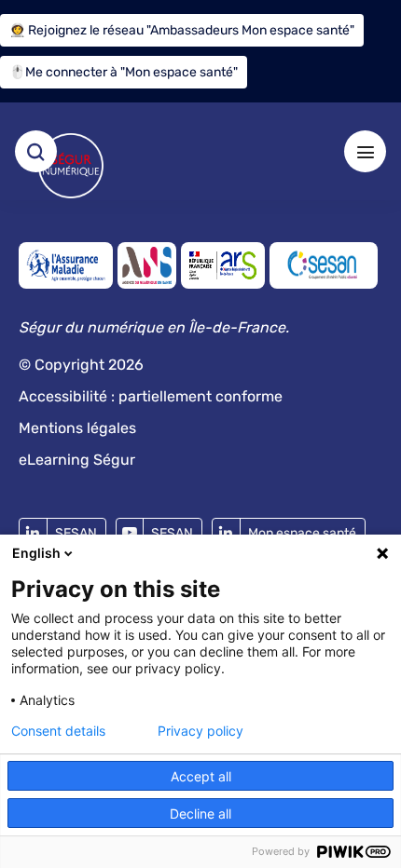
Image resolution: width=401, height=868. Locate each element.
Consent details (58, 731)
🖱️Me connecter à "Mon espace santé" (123, 72)
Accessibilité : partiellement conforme (151, 396)
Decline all (200, 813)
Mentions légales (77, 428)
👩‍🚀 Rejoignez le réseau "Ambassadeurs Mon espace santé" (181, 30)
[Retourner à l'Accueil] (71, 165)
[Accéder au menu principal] (365, 151)
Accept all (201, 776)
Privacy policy (200, 731)
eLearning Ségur (77, 459)
